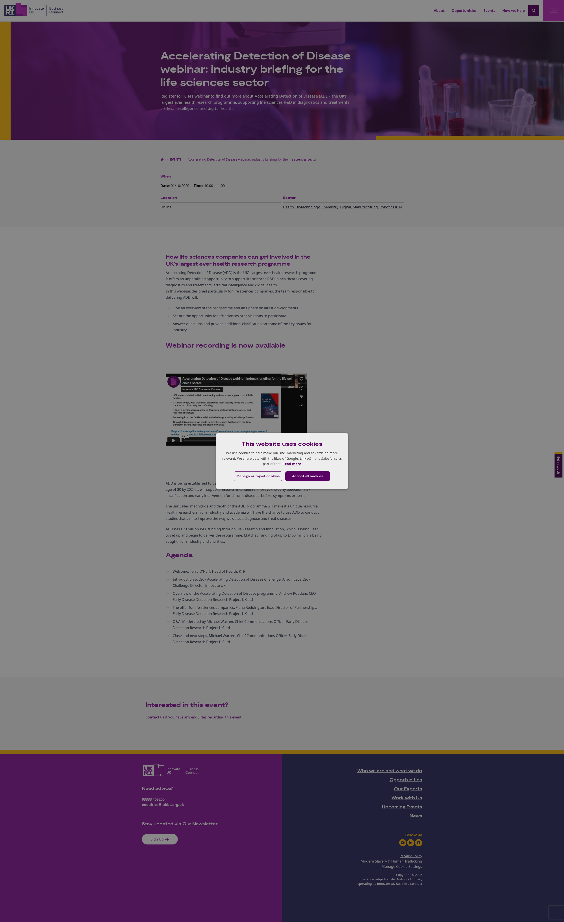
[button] (258, 476)
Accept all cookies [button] (307, 476)
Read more (291, 463)
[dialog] (282, 461)
